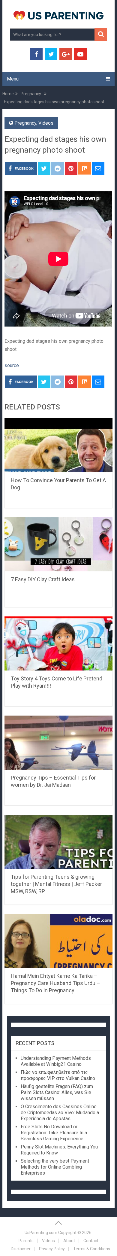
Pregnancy (25, 123)
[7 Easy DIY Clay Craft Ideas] (58, 544)
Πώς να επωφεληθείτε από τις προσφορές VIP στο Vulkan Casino (58, 1075)
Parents (26, 1240)
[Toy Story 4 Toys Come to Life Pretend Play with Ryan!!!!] (58, 643)
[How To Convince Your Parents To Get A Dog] (58, 445)
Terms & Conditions (91, 1248)
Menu (13, 79)
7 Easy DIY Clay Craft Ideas (43, 579)
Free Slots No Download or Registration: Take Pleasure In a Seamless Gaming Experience (54, 1133)
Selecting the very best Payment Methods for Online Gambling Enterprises (55, 1167)
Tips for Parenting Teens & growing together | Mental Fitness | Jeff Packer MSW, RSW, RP (56, 884)
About (69, 1240)
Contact (90, 1240)
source (11, 365)
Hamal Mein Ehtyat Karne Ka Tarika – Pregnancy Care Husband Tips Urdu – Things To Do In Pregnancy (55, 983)
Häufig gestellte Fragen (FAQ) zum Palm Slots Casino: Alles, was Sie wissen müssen (57, 1092)
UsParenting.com (41, 1232)
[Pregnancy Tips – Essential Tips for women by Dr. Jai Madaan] (58, 743)
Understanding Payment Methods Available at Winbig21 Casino (56, 1061)
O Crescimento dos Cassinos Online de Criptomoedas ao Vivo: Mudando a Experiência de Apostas (60, 1112)
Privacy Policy (52, 1248)
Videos (45, 123)
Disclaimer (21, 1248)
